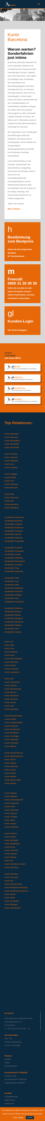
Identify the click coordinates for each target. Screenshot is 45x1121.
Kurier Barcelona (11, 504)
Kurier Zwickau (10, 685)
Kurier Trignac (10, 763)
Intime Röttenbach (12, 928)
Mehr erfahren (14, 209)
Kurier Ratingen (11, 904)
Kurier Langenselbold (13, 722)
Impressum (9, 1103)
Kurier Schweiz (10, 813)
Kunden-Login (10, 1076)
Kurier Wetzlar (10, 857)
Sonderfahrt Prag (11, 568)
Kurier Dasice (10, 665)
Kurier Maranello (11, 709)
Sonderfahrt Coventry (13, 565)
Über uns (8, 1038)
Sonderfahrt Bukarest (13, 521)
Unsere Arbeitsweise (13, 1042)
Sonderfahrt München (13, 591)
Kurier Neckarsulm (12, 729)
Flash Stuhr (9, 958)
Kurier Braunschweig (13, 716)
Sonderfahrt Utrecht (12, 534)
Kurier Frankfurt (11, 468)
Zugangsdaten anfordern (14, 1083)
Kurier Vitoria (9, 760)
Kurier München (11, 488)
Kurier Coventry (11, 454)
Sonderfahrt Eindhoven (14, 528)
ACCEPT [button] (30, 1117)
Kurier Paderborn (11, 696)
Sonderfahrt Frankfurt (13, 548)
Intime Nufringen (11, 931)
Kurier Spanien (10, 793)
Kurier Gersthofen (11, 901)
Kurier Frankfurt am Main (14, 864)
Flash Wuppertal (11, 964)
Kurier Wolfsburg (11, 508)
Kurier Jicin (9, 679)
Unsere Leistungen (12, 1045)
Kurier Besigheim (11, 733)
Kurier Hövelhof (10, 699)
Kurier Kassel (10, 702)
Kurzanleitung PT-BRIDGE (15, 1079)
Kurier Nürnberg (11, 874)
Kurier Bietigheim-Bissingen (16, 887)
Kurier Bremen (10, 692)
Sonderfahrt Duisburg (13, 538)
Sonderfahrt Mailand (12, 625)
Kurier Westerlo (10, 652)
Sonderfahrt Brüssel (12, 612)
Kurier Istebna (10, 783)
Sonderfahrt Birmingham (14, 561)
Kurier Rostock (10, 833)
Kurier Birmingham (12, 441)
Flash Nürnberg (10, 984)
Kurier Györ (9, 706)
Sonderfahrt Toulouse (13, 531)
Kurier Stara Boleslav (13, 659)
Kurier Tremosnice (12, 682)
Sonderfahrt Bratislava (13, 588)
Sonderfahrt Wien (11, 585)
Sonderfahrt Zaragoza (13, 618)
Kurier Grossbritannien (13, 800)
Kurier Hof (8, 861)
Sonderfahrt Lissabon (13, 524)
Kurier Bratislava (11, 461)
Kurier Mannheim (11, 434)
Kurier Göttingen (11, 840)
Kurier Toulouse (11, 457)
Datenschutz (9, 1100)
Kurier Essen (9, 847)
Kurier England (10, 796)
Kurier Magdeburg (12, 844)
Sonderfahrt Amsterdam (14, 541)
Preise (7, 1063)
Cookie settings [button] (18, 1117)
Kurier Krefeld (10, 719)
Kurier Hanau (10, 894)
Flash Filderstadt (11, 978)
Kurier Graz (9, 648)
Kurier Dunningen (11, 736)
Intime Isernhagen (12, 924)
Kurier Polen (9, 807)
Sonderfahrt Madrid (12, 615)
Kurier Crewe (9, 770)
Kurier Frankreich (11, 803)
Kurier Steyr (9, 645)
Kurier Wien (9, 494)
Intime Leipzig (10, 921)
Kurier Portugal (10, 817)
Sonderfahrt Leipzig (12, 632)
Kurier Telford (10, 773)
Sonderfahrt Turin (11, 629)
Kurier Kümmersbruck (13, 753)
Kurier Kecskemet (11, 672)
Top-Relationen (10, 1066)
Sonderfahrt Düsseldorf (14, 602)
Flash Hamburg (10, 955)
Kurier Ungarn (10, 823)
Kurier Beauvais (11, 766)
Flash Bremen (10, 974)
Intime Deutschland (12, 938)
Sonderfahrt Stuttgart (13, 595)
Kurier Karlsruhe (11, 877)
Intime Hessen (10, 945)
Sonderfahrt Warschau (13, 571)
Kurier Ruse (9, 655)
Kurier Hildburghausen (13, 756)
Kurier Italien (9, 820)
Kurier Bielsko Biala (12, 780)
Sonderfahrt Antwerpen (14, 551)
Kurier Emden (10, 837)
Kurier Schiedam (11, 743)
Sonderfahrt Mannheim (14, 517)
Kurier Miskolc (10, 776)
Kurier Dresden (10, 854)
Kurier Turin (9, 481)
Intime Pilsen (9, 918)
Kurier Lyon (9, 464)
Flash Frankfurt (10, 968)
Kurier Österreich (11, 810)
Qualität (7, 1059)
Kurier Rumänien (11, 827)
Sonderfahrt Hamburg (13, 608)
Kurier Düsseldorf (11, 444)
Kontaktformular (11, 1097)
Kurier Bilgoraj (10, 746)
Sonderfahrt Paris (11, 578)
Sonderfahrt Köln (11, 598)
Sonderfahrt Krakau (12, 554)
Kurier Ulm (8, 881)
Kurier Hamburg (11, 437)
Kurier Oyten (9, 898)
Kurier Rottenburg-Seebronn (16, 891)
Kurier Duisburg (11, 484)
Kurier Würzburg (11, 867)
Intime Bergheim (11, 935)
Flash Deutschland (12, 988)
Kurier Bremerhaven (12, 689)
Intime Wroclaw (10, 914)
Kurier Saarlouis (11, 726)
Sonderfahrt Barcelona (13, 622)
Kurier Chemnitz (11, 850)
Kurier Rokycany (11, 662)
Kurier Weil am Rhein (13, 884)
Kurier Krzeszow (11, 669)
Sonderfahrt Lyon (11, 581)
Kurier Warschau (11, 498)
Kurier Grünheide (11, 447)
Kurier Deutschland (12, 908)
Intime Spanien (10, 941)
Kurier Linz (9, 642)
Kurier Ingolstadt (11, 739)
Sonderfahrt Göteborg (13, 558)
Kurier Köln (9, 501)
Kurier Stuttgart (10, 474)
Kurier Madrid (10, 477)
